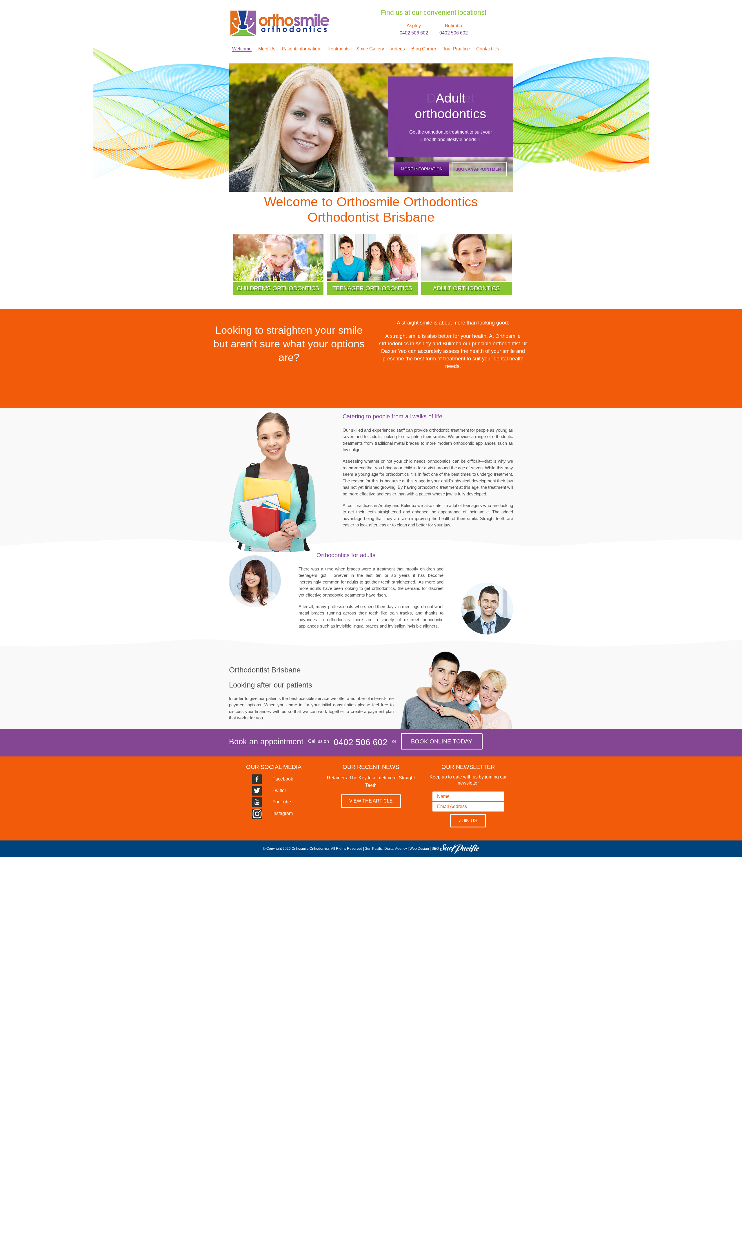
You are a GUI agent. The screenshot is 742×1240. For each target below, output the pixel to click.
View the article (371, 800)
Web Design (419, 849)
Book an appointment (479, 169)
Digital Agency (395, 849)
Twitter (278, 790)
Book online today (441, 741)
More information (422, 169)
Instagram (282, 813)
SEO (435, 849)
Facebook (282, 778)
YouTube (281, 801)
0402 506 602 (361, 742)
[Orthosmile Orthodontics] (279, 12)
